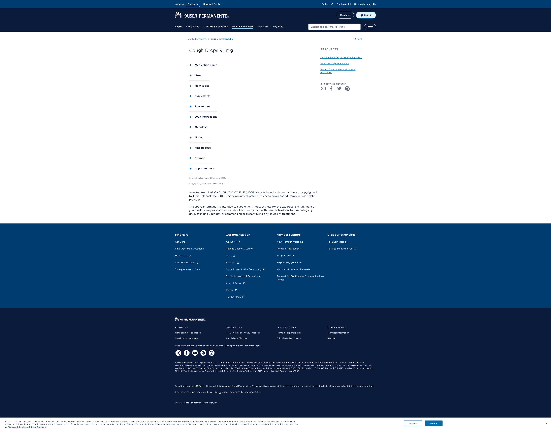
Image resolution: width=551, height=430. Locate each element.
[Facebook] (186, 353)
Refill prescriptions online (334, 63)
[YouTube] (194, 353)
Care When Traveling (187, 262)
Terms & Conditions (286, 327)
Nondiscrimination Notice (188, 333)
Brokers (325, 4)
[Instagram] (211, 353)
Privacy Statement (37, 427)
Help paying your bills (365, 4)
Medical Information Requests (293, 269)
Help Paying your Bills (289, 262)
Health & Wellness (242, 26)
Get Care (263, 26)
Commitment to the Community (244, 269)
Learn (178, 26)
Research (231, 262)
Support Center (212, 4)
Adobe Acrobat (210, 392)
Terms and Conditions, (18, 427)
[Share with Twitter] (339, 88)
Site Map (331, 338)
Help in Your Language (186, 338)
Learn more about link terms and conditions (352, 386)
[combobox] (334, 27)
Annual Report (234, 283)
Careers (230, 290)
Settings (413, 423)
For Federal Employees (340, 248)
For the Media (233, 297)
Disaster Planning (336, 327)
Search (370, 27)
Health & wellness (196, 39)
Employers (342, 4)
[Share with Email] (323, 88)
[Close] (546, 423)
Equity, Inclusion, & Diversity (242, 276)
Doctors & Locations (216, 26)
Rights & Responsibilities (289, 333)
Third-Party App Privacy (289, 338)
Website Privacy (234, 327)
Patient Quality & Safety (239, 248)
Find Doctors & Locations (189, 248)
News (229, 255)
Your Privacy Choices (236, 338)
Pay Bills (278, 26)
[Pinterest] (203, 353)
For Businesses (335, 241)
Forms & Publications (289, 248)
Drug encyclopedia (221, 39)
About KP (231, 241)
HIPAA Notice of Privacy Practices (243, 333)
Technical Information (338, 333)
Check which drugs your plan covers (341, 57)
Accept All (433, 423)
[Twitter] (178, 353)
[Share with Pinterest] (347, 88)
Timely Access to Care (187, 269)
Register (345, 15)
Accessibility (181, 327)
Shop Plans (192, 26)
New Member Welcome (290, 241)
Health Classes (183, 255)
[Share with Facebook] (331, 88)
